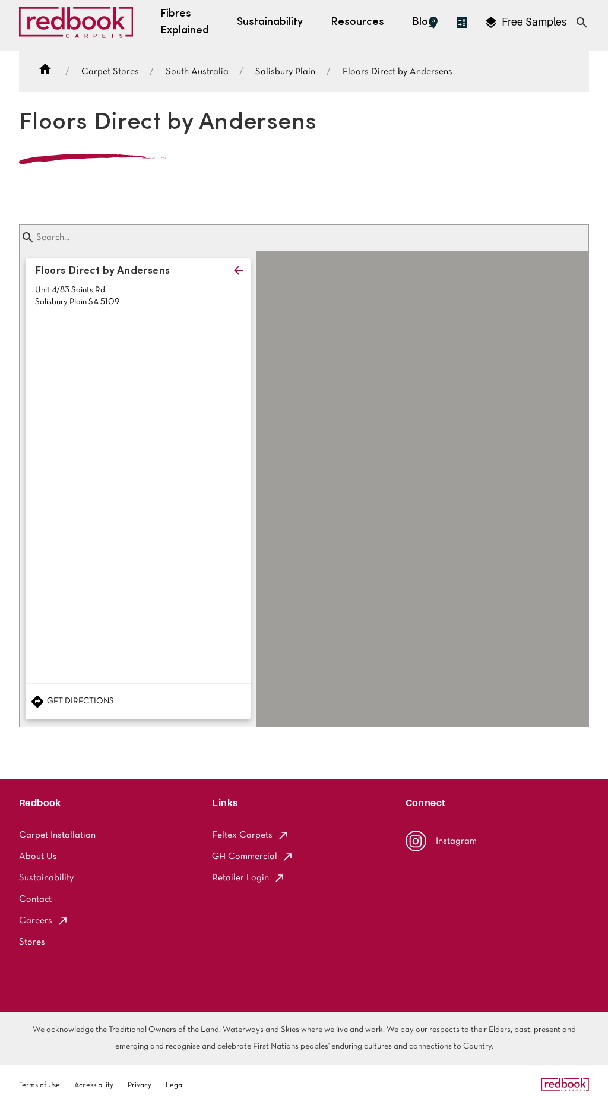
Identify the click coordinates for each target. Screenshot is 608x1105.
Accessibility (93, 1085)
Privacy (139, 1085)
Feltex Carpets (242, 835)
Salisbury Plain (285, 72)
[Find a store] (433, 22)
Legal (175, 1085)
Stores (32, 942)
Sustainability (46, 878)
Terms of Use (39, 1085)
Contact (35, 899)
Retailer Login (240, 878)
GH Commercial (244, 857)
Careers (35, 921)
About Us (38, 857)
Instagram (456, 841)
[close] (239, 270)
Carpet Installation (57, 835)
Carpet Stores (110, 72)
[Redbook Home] (76, 25)
